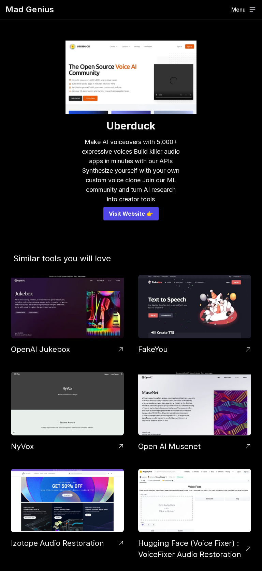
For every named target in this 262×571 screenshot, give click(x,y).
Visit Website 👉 (131, 213)
